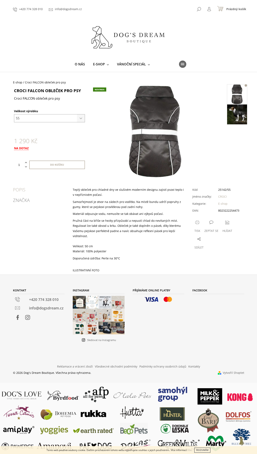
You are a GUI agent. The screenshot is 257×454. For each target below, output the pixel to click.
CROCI (222, 196)
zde (190, 450)
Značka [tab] (21, 200)
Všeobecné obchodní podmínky (116, 366)
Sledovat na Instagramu (101, 340)
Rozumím (202, 450)
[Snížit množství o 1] (26, 167)
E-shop (223, 204)
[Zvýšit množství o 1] (26, 163)
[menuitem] (80, 64)
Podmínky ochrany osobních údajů (162, 366)
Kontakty (194, 366)
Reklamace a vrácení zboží (75, 366)
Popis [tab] (19, 189)
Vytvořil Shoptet (233, 372)
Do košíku (57, 164)
